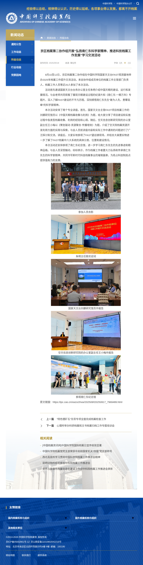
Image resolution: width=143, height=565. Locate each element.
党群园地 (16, 75)
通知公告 (16, 44)
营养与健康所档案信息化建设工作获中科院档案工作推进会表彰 (77, 469)
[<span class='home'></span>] (42, 38)
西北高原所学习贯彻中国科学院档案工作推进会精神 (71, 457)
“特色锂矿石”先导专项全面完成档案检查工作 (81, 419)
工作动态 (16, 52)
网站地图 (10, 555)
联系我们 (26, 555)
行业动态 (16, 67)
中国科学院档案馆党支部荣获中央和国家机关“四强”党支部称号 (77, 451)
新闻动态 (51, 38)
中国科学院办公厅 (124, 3)
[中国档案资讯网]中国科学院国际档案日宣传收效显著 (72, 445)
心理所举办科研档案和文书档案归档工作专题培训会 (86, 425)
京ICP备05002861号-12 (18, 542)
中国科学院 (107, 3)
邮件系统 (42, 555)
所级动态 (16, 59)
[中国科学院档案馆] (38, 18)
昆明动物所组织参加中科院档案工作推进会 (66, 463)
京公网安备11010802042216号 (46, 542)
